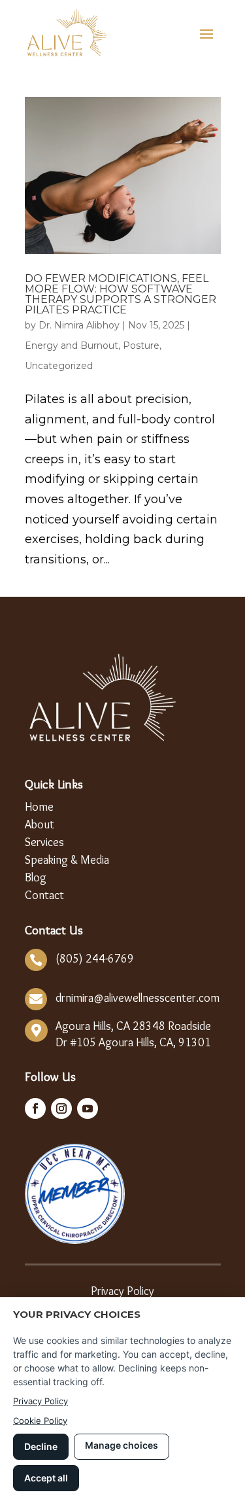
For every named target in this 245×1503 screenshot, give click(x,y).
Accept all (46, 1477)
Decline (40, 1446)
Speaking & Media (67, 860)
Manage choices (121, 1445)
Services (44, 843)
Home (39, 807)
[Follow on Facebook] (35, 1108)
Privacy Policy (122, 1292)
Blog (35, 878)
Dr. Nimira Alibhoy (79, 325)
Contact (44, 896)
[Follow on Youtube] (87, 1108)
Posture (141, 345)
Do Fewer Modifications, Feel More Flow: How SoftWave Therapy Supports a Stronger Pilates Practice (120, 294)
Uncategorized (59, 366)
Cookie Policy (40, 1420)
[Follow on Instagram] (61, 1108)
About (39, 825)
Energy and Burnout (71, 345)
